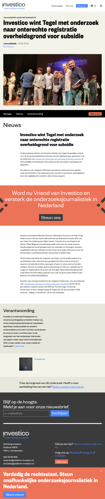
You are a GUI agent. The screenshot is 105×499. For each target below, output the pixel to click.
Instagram (87, 452)
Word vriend (15, 494)
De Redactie (8, 46)
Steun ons (82, 5)
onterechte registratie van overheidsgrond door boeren (58, 158)
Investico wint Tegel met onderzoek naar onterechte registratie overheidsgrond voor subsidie (52, 139)
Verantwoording (35, 113)
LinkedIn (60, 455)
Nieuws (19, 113)
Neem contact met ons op (68, 386)
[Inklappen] (101, 471)
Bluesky (74, 452)
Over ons (69, 5)
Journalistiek (10, 43)
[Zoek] (95, 6)
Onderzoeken (57, 5)
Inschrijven (60, 413)
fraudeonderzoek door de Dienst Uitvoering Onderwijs (46, 283)
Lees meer (19, 346)
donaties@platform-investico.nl (18, 463)
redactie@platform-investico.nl (18, 460)
